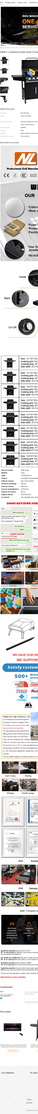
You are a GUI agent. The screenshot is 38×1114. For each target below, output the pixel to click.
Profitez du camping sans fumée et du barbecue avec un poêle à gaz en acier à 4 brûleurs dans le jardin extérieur (13, 1046)
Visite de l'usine (22, 2)
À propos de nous (10, 2)
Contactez (14, 1051)
